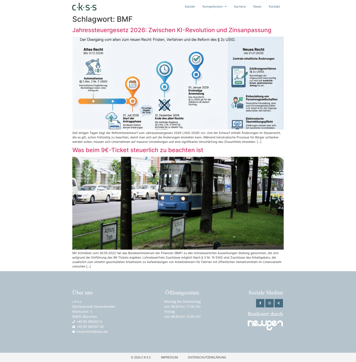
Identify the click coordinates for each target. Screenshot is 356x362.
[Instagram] (269, 303)
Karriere (240, 6)
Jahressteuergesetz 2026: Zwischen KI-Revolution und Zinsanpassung (171, 30)
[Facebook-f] (260, 303)
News (257, 6)
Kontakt (274, 6)
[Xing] (279, 303)
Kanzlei (190, 6)
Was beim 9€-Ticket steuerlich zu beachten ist (137, 150)
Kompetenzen (212, 6)
